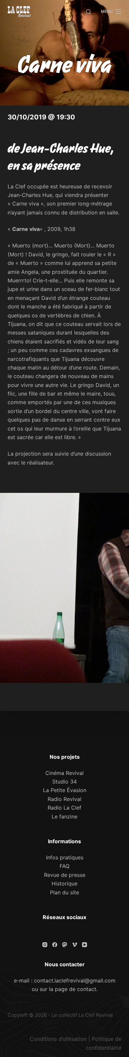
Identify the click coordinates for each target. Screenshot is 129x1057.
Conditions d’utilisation (58, 1039)
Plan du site (64, 892)
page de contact (75, 989)
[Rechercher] (88, 11)
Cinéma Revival (64, 773)
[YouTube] (84, 944)
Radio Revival (64, 799)
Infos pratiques (64, 857)
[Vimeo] (74, 944)
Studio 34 (64, 781)
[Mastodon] (64, 944)
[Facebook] (54, 944)
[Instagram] (44, 944)
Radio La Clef (64, 807)
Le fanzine (64, 816)
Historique (64, 883)
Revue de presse (64, 875)
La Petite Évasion (64, 790)
